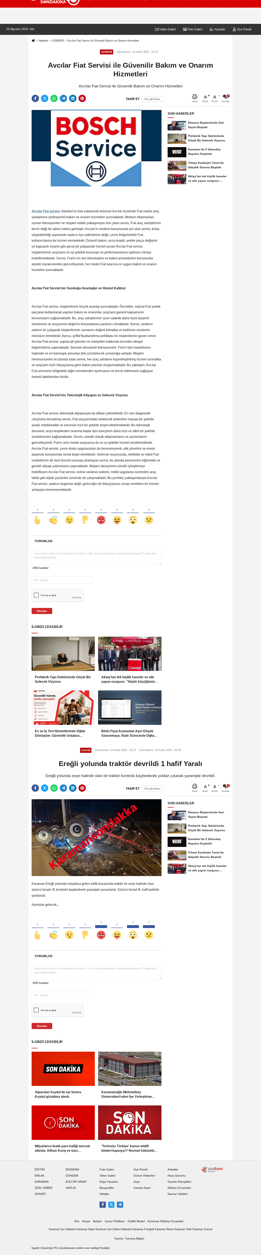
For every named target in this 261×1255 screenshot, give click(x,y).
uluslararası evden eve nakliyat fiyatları (85, 1247)
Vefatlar (104, 1194)
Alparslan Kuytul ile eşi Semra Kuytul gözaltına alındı (58, 1094)
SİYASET (40, 1194)
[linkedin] (72, 98)
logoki (35, 1247)
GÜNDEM (58, 40)
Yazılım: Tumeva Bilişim (129, 1238)
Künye (86, 1221)
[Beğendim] (37, 513)
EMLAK (39, 1175)
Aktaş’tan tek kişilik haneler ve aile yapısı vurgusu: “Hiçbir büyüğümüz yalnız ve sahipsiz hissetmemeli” (128, 679)
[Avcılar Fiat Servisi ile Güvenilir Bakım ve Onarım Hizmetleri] (96, 147)
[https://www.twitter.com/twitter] (111, 1205)
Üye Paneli (243, 29)
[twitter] (44, 98)
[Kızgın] (101, 513)
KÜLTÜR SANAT (76, 1181)
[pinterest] (82, 98)
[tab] (43, 541)
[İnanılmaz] (133, 513)
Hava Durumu (177, 1175)
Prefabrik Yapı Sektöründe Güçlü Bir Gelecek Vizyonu (63, 679)
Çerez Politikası (115, 1221)
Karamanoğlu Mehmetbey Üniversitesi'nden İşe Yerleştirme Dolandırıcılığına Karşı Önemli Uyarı (128, 1094)
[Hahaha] (117, 513)
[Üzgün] (149, 513)
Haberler (43, 40)
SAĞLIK (71, 1187)
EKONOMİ (72, 1169)
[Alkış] (53, 513)
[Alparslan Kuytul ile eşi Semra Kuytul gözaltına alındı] (63, 1069)
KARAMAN (42, 1181)
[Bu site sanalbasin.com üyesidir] (212, 1169)
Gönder (42, 611)
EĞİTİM (40, 1169)
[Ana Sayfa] (33, 40)
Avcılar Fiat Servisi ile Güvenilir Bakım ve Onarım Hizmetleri (103, 40)
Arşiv (137, 1181)
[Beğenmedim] (85, 513)
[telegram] (63, 98)
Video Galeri (167, 29)
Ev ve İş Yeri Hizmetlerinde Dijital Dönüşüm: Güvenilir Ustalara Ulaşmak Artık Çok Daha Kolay (60, 733)
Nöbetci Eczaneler (179, 1187)
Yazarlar (219, 29)
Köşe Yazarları (109, 1181)
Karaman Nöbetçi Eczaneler (166, 1221)
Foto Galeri (194, 29)
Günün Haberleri (144, 1175)
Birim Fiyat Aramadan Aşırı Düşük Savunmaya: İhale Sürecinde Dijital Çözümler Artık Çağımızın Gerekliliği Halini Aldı (128, 733)
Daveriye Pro (50, 1247)
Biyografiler (107, 1187)
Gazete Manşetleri (179, 1181)
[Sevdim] (69, 513)
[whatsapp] (54, 98)
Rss (76, 1221)
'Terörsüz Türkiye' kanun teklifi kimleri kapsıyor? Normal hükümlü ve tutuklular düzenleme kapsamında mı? (129, 1148)
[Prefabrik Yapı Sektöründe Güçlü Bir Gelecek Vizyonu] (63, 654)
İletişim (97, 1221)
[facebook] (35, 98)
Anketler (173, 1169)
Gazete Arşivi (142, 1187)
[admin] (120, 1205)
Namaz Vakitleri (178, 1194)
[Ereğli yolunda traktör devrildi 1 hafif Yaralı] (96, 837)
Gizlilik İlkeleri (136, 1221)
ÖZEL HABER (43, 1187)
